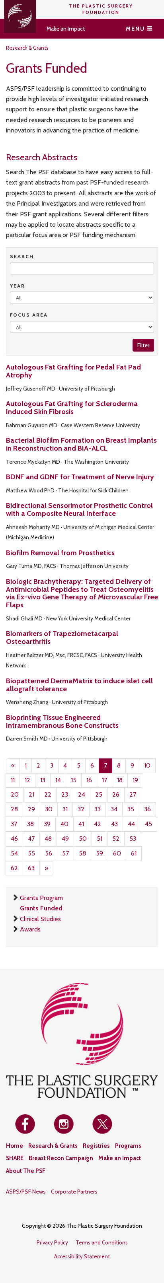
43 (114, 824)
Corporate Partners (74, 1191)
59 (99, 853)
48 (48, 838)
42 (97, 824)
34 (114, 809)
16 (89, 780)
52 (115, 838)
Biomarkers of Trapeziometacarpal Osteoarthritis (62, 637)
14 (58, 780)
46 (14, 838)
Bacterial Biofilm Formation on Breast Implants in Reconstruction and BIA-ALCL (81, 444)
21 (31, 794)
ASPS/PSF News (26, 1191)
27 (132, 794)
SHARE (14, 1158)
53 (132, 838)
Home (14, 1145)
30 (49, 809)
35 (130, 809)
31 (65, 809)
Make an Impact (66, 28)
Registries (96, 1145)
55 (31, 853)
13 (42, 780)
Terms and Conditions (102, 1242)
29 (31, 809)
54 (14, 853)
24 (81, 794)
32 (81, 809)
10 (147, 765)
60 (117, 853)
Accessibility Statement (82, 1256)
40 (64, 824)
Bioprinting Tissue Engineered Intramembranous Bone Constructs (62, 721)
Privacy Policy (52, 1242)
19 (135, 780)
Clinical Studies (40, 919)
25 (98, 794)
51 (99, 838)
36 (147, 809)
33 (97, 809)
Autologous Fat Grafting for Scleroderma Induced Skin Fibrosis (72, 407)
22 (47, 794)
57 (65, 853)
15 (73, 780)
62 (14, 868)
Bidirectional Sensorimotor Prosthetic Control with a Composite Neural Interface (79, 509)
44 (131, 824)
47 (31, 838)
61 (134, 853)
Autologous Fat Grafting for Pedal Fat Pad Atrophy (73, 371)
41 (81, 824)
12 (27, 780)
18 (120, 780)
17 (104, 780)
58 (82, 853)
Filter (143, 345)
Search (22, 256)
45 (148, 824)
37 (14, 824)
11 (13, 780)
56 (48, 853)
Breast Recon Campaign (61, 1158)
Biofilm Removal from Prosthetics (60, 552)
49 (65, 838)
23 (64, 794)
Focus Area (29, 315)
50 (83, 838)
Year (17, 286)
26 (115, 794)
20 (15, 794)
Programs (128, 1145)
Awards (30, 929)
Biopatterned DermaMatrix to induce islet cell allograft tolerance (79, 684)
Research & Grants (27, 48)
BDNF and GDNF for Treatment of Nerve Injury (80, 476)
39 (47, 824)
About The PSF (25, 1170)
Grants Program (41, 898)
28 (14, 809)
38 (30, 824)
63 (31, 868)
